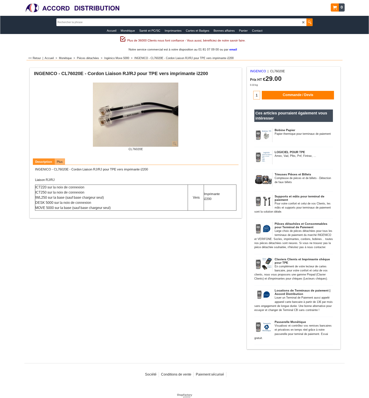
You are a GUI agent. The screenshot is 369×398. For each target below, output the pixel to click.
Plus (60, 161)
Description (43, 161)
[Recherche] (309, 22)
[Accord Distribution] (72, 8)
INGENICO (258, 71)
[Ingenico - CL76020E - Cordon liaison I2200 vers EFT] (135, 115)
